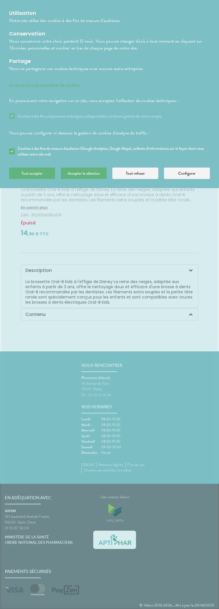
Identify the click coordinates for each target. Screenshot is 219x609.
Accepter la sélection (84, 173)
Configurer (187, 173)
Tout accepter (32, 173)
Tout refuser (135, 173)
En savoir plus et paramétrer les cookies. (44, 84)
